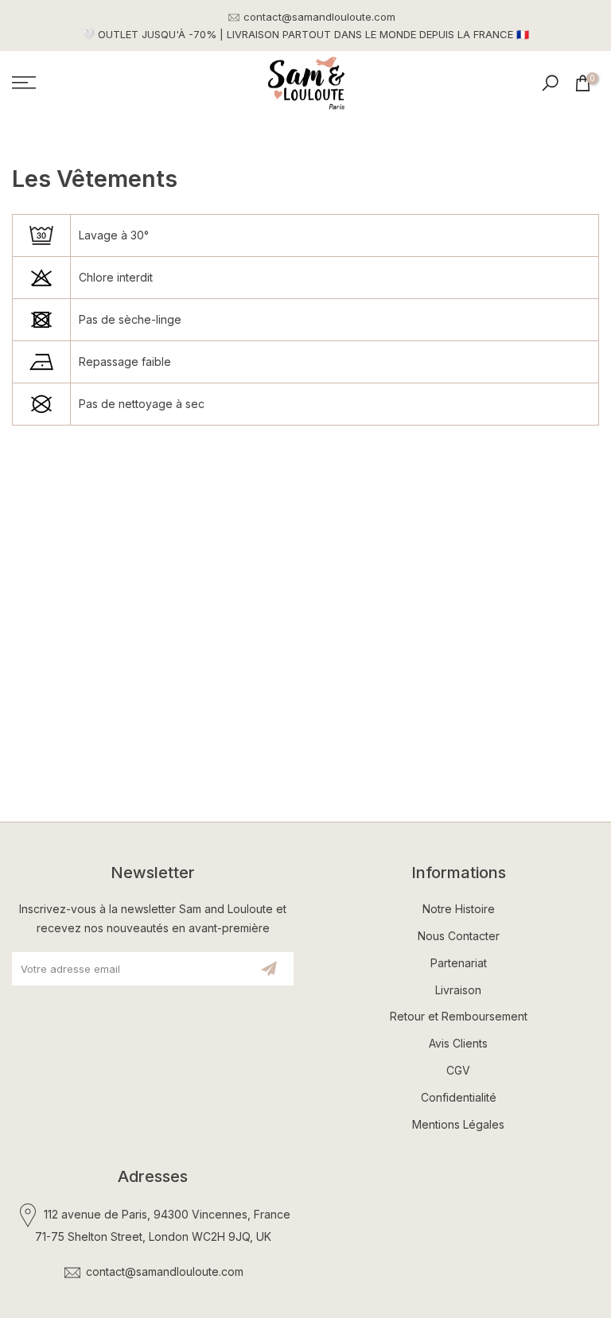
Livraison (458, 990)
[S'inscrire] (269, 968)
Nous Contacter (459, 936)
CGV (458, 1070)
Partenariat (458, 963)
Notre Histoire (458, 909)
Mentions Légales (458, 1124)
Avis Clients (458, 1043)
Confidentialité (458, 1097)
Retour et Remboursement (458, 1016)
